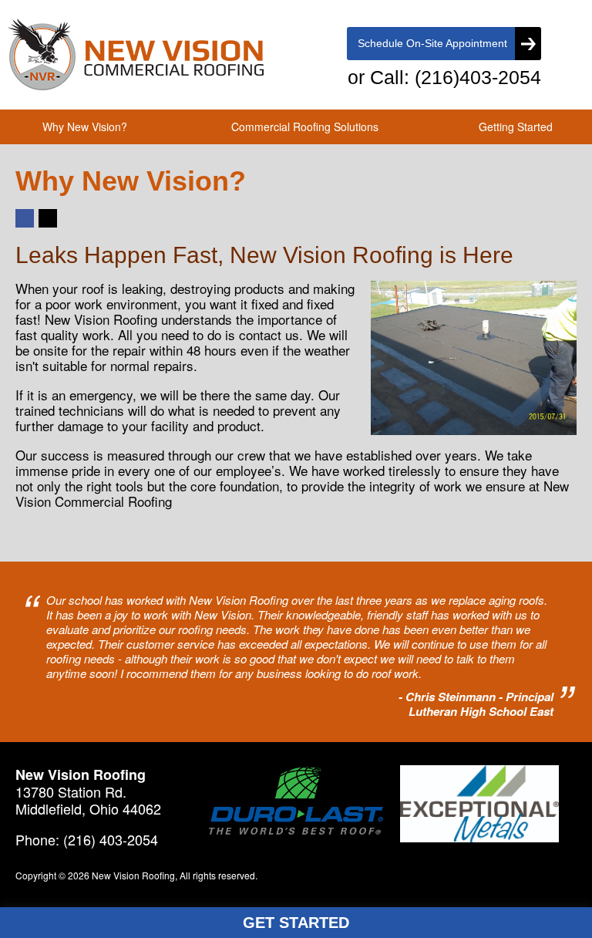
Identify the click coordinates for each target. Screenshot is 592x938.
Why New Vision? (84, 126)
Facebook (23, 226)
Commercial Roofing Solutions (304, 126)
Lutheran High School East (481, 711)
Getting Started (516, 126)
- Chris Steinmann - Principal (476, 697)
